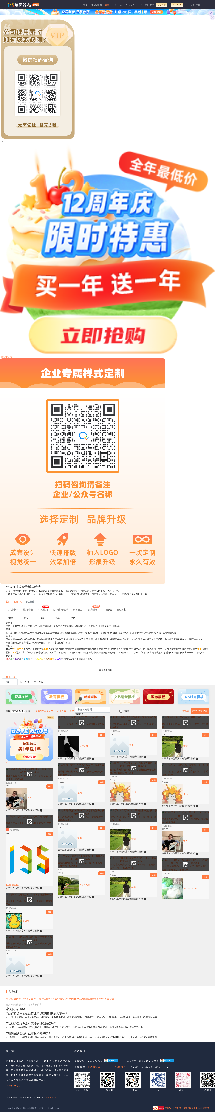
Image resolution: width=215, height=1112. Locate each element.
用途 (42, 618)
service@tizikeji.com (155, 1067)
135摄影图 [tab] (107, 609)
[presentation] (107, 610)
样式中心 (13, 609)
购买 (50, 786)
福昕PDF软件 (52, 999)
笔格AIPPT (99, 999)
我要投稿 (185, 711)
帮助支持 (149, 5)
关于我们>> (13, 1086)
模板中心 (18, 601)
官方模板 (24, 682)
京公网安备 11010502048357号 (196, 1108)
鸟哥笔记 (10, 999)
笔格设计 (30, 999)
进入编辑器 (96, 5)
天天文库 (63, 999)
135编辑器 (94, 1067)
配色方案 (121, 609)
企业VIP (177, 5)
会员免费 (48, 711)
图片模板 (93, 608)
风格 (26, 618)
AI (121, 5)
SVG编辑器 (40, 999)
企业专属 (61, 711)
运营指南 (89, 999)
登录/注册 (195, 5)
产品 (115, 5)
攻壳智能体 (110, 999)
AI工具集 (80, 999)
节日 (73, 618)
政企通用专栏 (60, 609)
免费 (72, 711)
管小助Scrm (20, 999)
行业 (140, 5)
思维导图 (72, 999)
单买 (42, 711)
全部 (10, 618)
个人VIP (162, 5)
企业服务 (130, 5)
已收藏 (126, 711)
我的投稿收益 (200, 711)
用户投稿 (38, 682)
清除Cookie (50, 1097)
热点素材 (78, 609)
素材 (107, 5)
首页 (85, 5)
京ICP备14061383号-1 (174, 1108)
